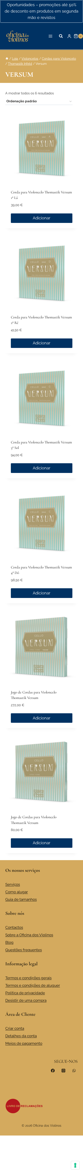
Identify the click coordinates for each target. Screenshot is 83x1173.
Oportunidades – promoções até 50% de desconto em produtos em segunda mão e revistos (41, 11)
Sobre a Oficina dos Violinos (29, 935)
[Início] (6, 58)
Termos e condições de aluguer (32, 985)
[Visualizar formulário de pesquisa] (61, 36)
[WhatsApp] (74, 1070)
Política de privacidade (25, 993)
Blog (9, 942)
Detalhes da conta (21, 1036)
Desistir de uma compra (25, 1000)
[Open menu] (50, 36)
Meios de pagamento (23, 1043)
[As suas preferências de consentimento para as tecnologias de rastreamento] (75, 1165)
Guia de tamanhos (21, 899)
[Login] (69, 36)
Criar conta (14, 1028)
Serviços (12, 884)
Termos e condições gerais (28, 978)
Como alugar (16, 892)
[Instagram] (63, 1070)
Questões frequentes (23, 950)
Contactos (14, 927)
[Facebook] (53, 1070)
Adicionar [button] (41, 218)
